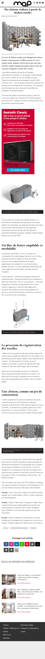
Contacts (6, 625)
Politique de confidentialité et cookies (30, 629)
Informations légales (27, 625)
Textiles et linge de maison (19, 528)
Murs (5, 528)
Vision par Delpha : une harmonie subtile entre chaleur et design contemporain (29, 577)
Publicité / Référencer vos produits (11, 629)
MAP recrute (7, 635)
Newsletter (6, 638)
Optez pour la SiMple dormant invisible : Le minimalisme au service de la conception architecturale (29, 606)
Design (33, 528)
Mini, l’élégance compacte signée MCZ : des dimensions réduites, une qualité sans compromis (29, 592)
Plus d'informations (23, 583)
